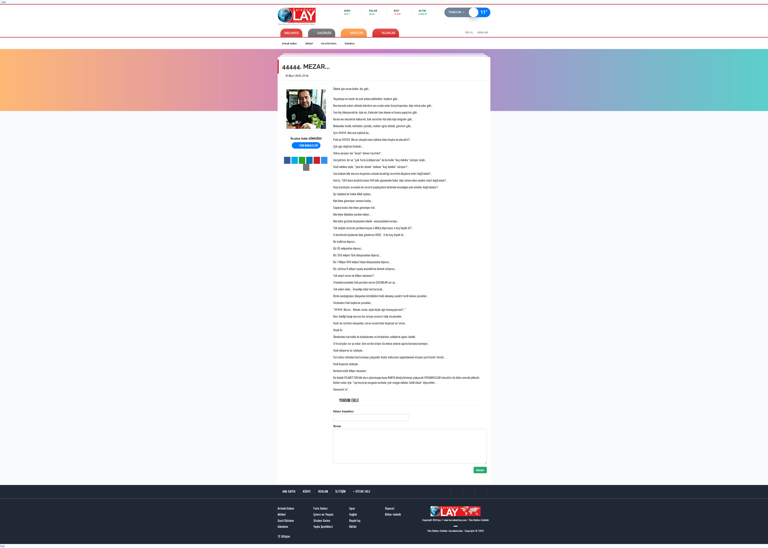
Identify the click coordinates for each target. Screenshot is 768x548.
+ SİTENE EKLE (361, 491)
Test (2, 546)
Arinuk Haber (289, 43)
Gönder (480, 470)
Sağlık (353, 514)
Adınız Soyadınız (343, 411)
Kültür (353, 526)
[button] (457, 12)
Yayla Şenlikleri (323, 526)
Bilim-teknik (393, 514)
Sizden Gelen (321, 520)
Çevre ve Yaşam (323, 514)
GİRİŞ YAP (482, 32)
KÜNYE (307, 491)
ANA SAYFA (291, 33)
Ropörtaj (354, 520)
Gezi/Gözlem (328, 43)
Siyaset (389, 508)
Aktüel (309, 43)
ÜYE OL (469, 32)
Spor (352, 508)
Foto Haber (320, 508)
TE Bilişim (284, 536)
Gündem (349, 43)
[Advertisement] (262, 111)
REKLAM (323, 491)
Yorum (337, 426)
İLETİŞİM (340, 491)
